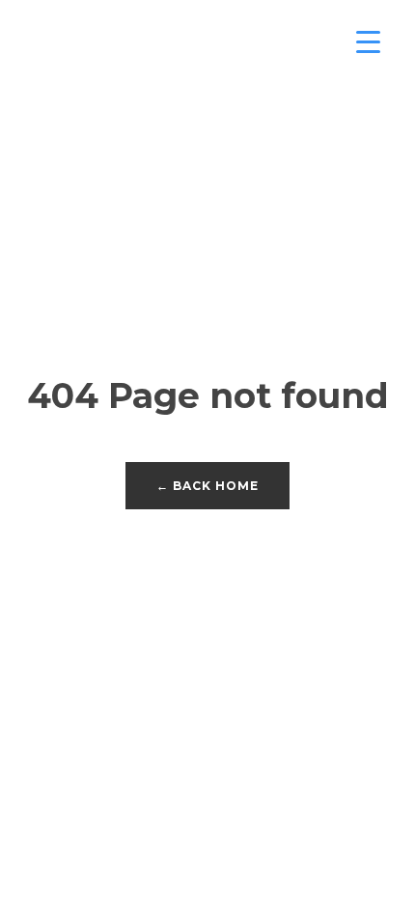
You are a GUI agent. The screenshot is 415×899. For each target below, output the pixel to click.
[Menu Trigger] (368, 41)
